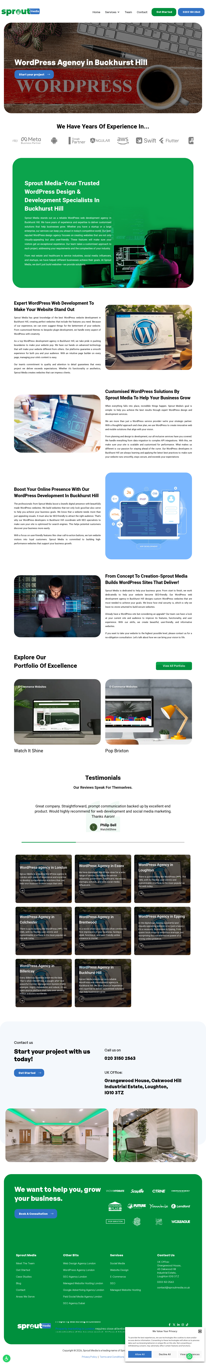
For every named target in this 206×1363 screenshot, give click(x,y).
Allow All (140, 1354)
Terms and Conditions (112, 1356)
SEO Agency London (75, 1276)
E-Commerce (118, 1276)
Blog (18, 1283)
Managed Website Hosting (125, 1289)
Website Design (119, 1270)
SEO (112, 1283)
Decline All (165, 1354)
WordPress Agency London (79, 1270)
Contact (20, 1289)
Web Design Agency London (79, 1263)
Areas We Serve (25, 1296)
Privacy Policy (89, 1356)
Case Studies (24, 1276)
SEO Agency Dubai (74, 1303)
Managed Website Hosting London (83, 1283)
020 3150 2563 (120, 1058)
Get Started (23, 1270)
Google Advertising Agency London (83, 1289)
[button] (199, 1331)
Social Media (117, 1263)
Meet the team (25, 1263)
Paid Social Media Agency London (82, 1296)
